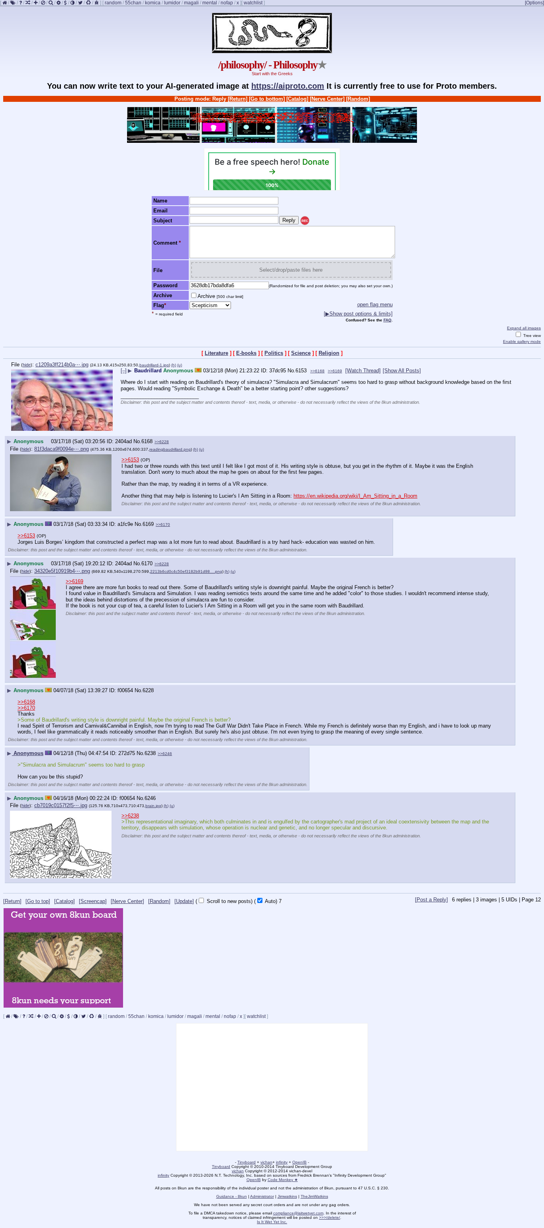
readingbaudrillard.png (170, 449)
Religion (329, 353)
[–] (124, 371)
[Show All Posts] (402, 371)
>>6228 (162, 442)
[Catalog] (297, 99)
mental (209, 3)
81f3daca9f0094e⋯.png (61, 449)
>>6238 (130, 816)
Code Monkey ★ (283, 1179)
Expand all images (524, 328)
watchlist (253, 3)
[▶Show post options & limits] (358, 314)
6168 (147, 441)
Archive (220, 296)
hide (27, 364)
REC (304, 221)
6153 (301, 371)
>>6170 (163, 524)
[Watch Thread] (363, 371)
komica (152, 3)
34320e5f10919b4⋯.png (62, 571)
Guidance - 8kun (231, 1196)
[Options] (534, 3)
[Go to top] (37, 901)
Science (301, 353)
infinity (282, 1162)
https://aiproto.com (287, 86)
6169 (148, 524)
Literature (216, 353)
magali (191, 3)
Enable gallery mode (522, 341)
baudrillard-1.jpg (154, 365)
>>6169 (335, 371)
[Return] (237, 99)
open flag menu (375, 304)
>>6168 (317, 371)
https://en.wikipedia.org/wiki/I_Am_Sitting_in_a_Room (355, 496)
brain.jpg (153, 806)
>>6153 (130, 460)
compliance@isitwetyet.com (298, 1213)
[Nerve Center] (327, 99)
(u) (179, 365)
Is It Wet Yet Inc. (272, 1222)
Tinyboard (246, 1162)
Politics (273, 353)
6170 (147, 563)
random (113, 3)
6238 (150, 753)
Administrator (262, 1196)
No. (291, 371)
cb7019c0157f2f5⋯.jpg (60, 805)
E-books (246, 353)
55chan (133, 3)
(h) (173, 365)
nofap (227, 3)
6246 (150, 798)
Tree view (531, 335)
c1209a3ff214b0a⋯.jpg (61, 365)
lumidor (172, 3)
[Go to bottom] (267, 99)
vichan (266, 1162)
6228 (148, 690)
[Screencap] (93, 901)
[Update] (184, 901)
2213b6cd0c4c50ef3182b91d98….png (186, 571)
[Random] (358, 99)
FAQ (387, 320)
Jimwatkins (287, 1196)
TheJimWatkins (314, 1196)
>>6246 (165, 753)
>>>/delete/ (329, 1217)
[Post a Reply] (431, 900)
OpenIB (299, 1162)
